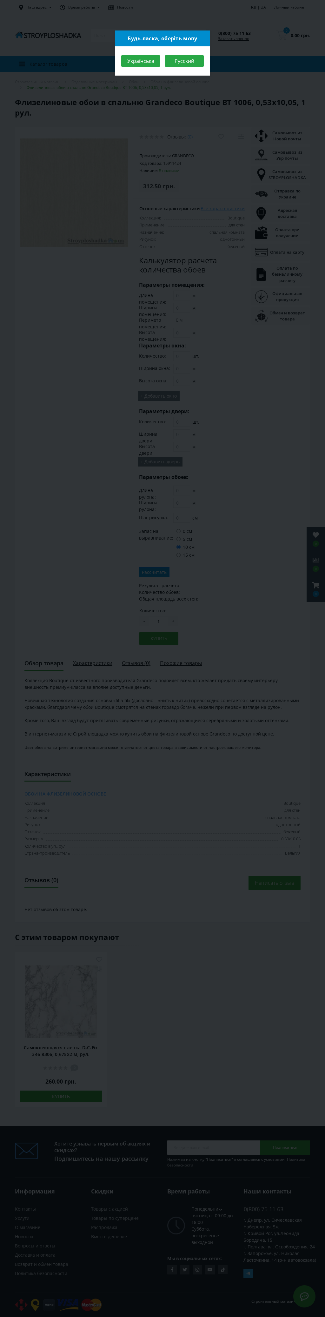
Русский (184, 60)
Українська (140, 60)
